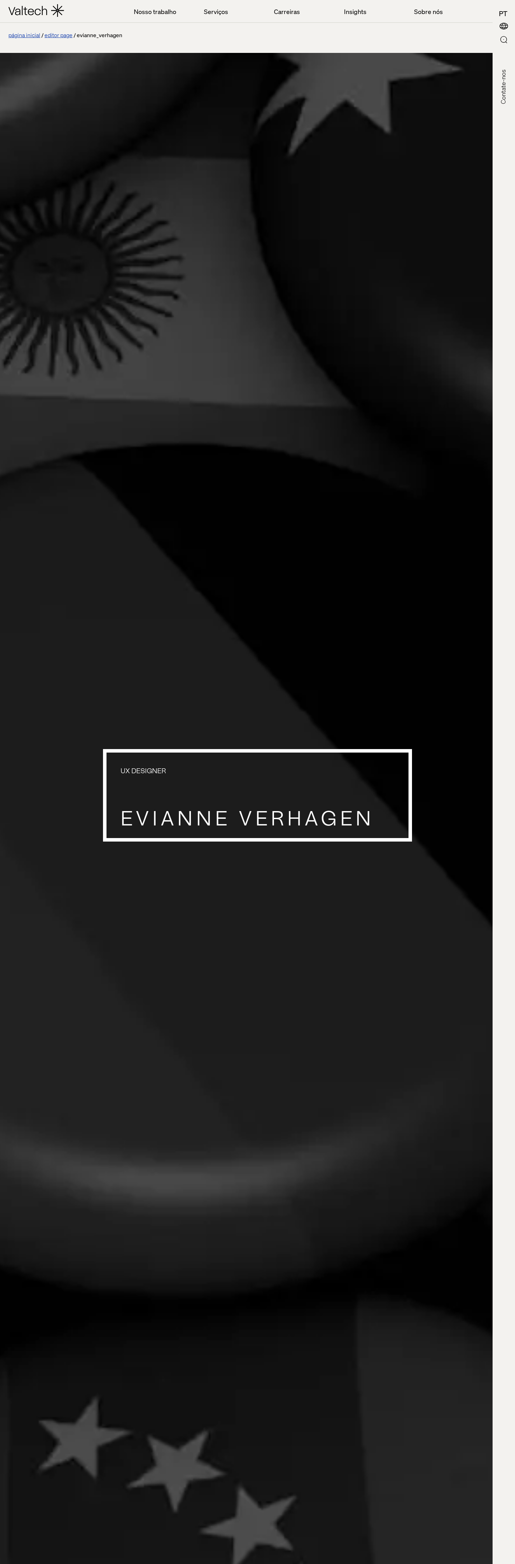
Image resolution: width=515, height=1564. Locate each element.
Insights (355, 11)
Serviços (216, 11)
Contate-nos (503, 86)
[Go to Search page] (504, 41)
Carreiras (287, 11)
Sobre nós (428, 11)
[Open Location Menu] (504, 27)
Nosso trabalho (155, 11)
